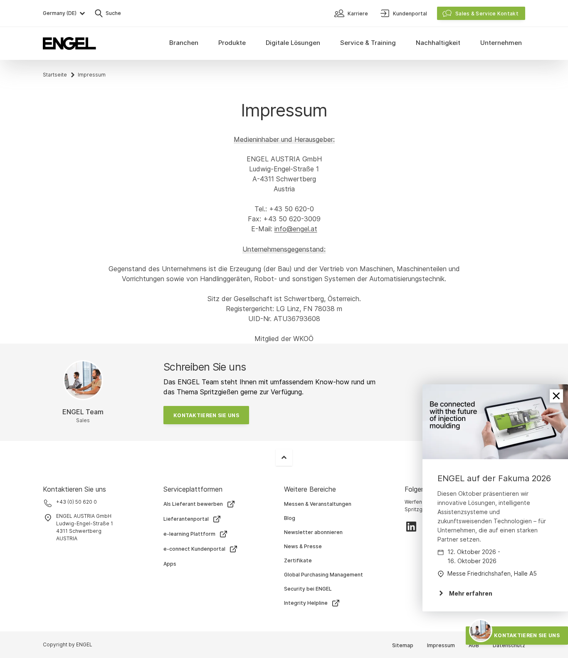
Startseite (55, 75)
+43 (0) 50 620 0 (76, 502)
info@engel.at (295, 229)
